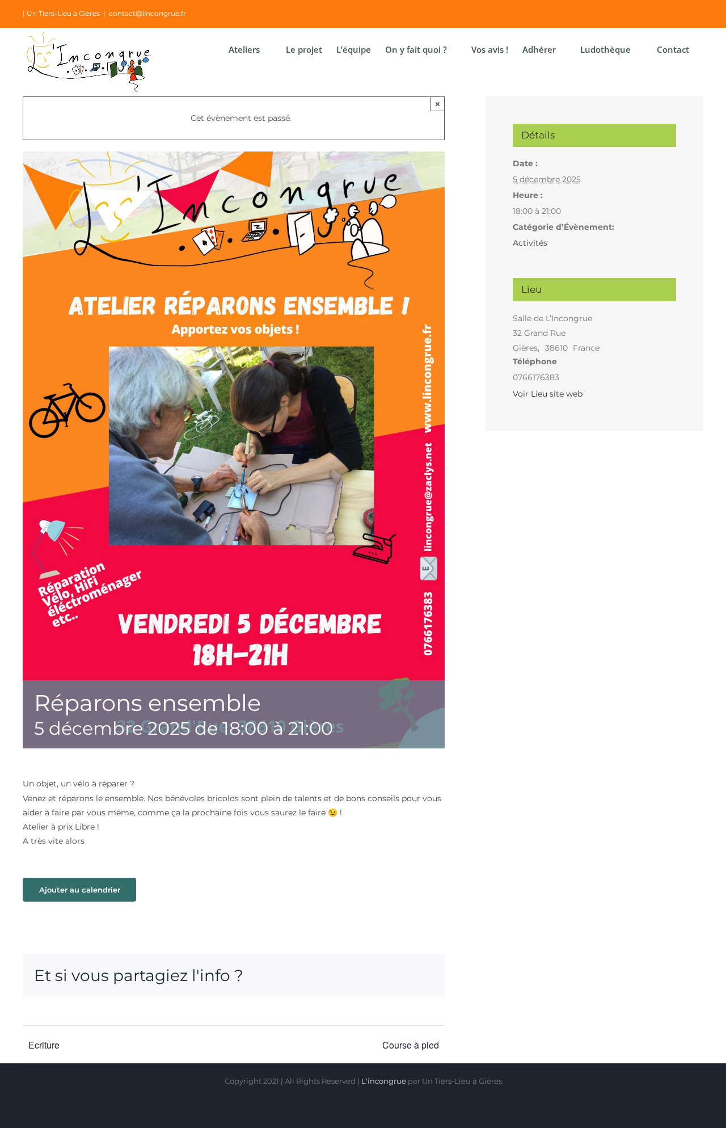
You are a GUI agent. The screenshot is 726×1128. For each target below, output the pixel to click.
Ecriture (44, 1044)
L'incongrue (383, 1080)
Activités (530, 243)
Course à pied (410, 1044)
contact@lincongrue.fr (147, 13)
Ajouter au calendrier (79, 889)
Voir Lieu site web (548, 394)
